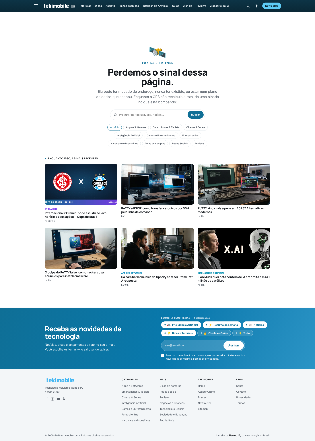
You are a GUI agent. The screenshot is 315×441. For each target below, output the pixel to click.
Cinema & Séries (195, 127)
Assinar (233, 345)
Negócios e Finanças (172, 402)
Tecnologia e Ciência (172, 408)
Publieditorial (167, 420)
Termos (240, 402)
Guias (175, 5)
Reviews (201, 5)
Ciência (187, 5)
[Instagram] (52, 399)
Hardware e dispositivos (124, 143)
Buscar (195, 114)
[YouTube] (58, 399)
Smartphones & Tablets (166, 127)
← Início (114, 127)
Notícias (86, 5)
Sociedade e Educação (173, 414)
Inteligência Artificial (155, 5)
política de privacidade (205, 358)
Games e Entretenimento (161, 135)
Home (201, 385)
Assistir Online (206, 391)
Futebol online (190, 135)
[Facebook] (46, 399)
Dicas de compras (155, 143)
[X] (64, 399)
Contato (241, 391)
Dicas (98, 5)
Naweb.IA (234, 435)
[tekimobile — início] (59, 5)
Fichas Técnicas (129, 5)
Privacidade (243, 397)
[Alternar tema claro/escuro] (256, 5)
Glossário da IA (219, 5)
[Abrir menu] (35, 6)
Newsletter (271, 5)
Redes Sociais (180, 143)
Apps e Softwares (136, 127)
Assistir (110, 5)
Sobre (239, 385)
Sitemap (203, 408)
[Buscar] (248, 6)
